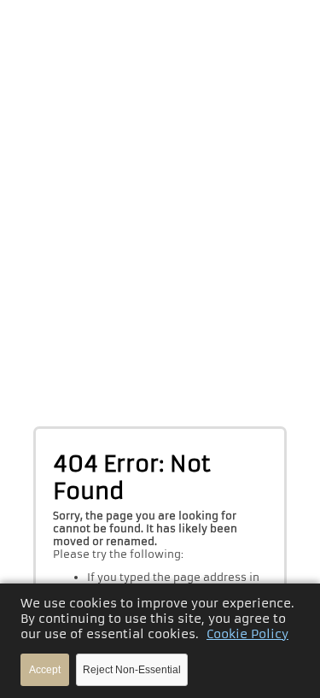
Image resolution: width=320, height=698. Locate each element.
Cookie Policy (247, 634)
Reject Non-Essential (132, 670)
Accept (45, 670)
